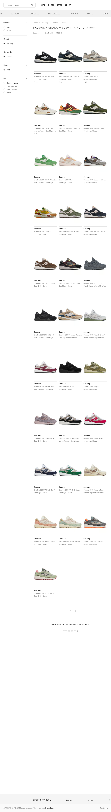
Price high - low (12, 86)
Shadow (10, 57)
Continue (104, 808)
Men (8, 27)
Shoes (35, 23)
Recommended (12, 83)
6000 (8, 70)
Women (9, 30)
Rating (9, 92)
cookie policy (47, 808)
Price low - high (12, 89)
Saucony (10, 44)
